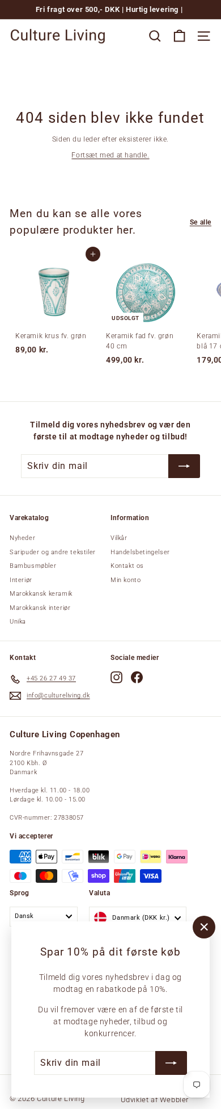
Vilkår (119, 538)
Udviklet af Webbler (155, 1099)
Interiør (21, 580)
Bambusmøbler (33, 566)
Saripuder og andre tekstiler (53, 552)
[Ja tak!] (171, 1063)
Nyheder (22, 538)
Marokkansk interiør (40, 608)
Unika (18, 621)
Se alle (200, 222)
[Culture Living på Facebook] (137, 677)
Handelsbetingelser (140, 552)
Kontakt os (127, 566)
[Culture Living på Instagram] (116, 677)
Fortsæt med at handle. (110, 155)
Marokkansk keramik (41, 593)
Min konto (125, 580)
